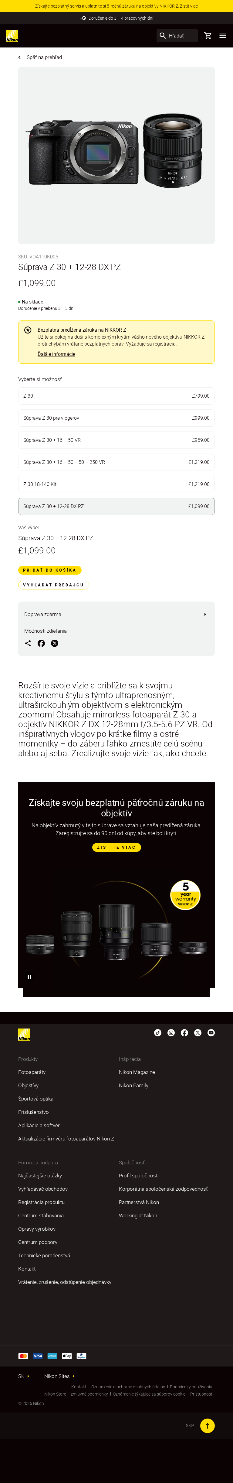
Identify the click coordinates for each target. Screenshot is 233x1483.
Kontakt (78, 1386)
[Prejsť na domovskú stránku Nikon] (12, 36)
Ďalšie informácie (56, 354)
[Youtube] (211, 1032)
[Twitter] (197, 1032)
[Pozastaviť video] (29, 977)
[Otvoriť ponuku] (222, 35)
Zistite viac (116, 847)
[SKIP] (207, 1426)
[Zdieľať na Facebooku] (41, 643)
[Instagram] (171, 1032)
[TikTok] (157, 1032)
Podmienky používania (191, 1386)
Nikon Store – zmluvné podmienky (76, 1394)
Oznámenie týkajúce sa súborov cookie (149, 1394)
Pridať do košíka (50, 570)
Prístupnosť (201, 1394)
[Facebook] (184, 1032)
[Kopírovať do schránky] (28, 643)
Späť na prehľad (44, 57)
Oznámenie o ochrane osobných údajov (128, 1386)
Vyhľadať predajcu (53, 585)
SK (21, 1376)
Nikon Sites (57, 1376)
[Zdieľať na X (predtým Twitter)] (54, 643)
